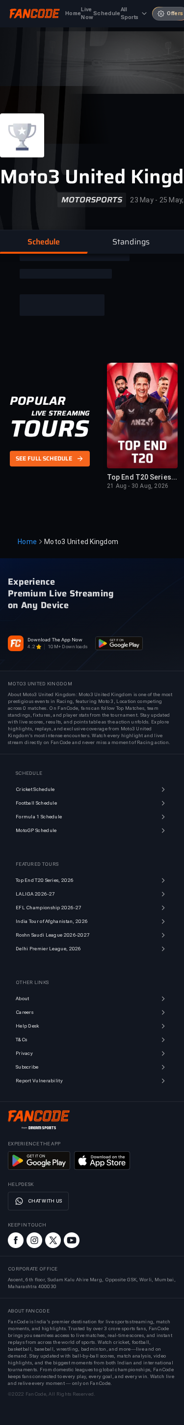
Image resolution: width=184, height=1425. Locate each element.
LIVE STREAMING (60, 413)
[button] (43, 242)
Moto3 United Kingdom (81, 542)
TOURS (49, 429)
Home (27, 542)
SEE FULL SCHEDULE (44, 458)
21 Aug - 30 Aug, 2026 (137, 485)
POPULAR (37, 401)
